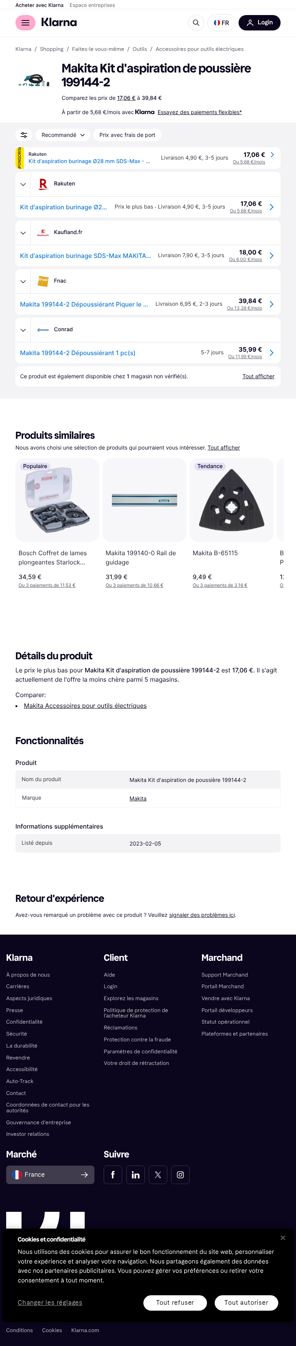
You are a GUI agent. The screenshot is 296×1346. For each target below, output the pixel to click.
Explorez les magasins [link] (131, 998)
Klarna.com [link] (85, 1330)
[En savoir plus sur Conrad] (23, 330)
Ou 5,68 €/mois (249, 162)
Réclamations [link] (120, 1027)
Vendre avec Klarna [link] (226, 998)
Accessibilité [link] (22, 1069)
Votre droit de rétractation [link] (136, 1063)
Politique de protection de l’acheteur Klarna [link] (136, 1013)
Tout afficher (224, 448)
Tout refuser (175, 1302)
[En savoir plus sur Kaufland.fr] (23, 233)
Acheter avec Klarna (39, 5)
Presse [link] (14, 1010)
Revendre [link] (18, 1058)
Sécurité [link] (16, 1034)
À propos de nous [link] (28, 975)
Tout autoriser (246, 1302)
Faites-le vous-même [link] (98, 49)
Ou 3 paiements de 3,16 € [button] (220, 585)
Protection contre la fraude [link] (137, 1039)
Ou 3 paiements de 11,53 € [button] (47, 585)
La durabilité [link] (21, 1046)
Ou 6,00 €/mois (245, 259)
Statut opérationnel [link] (226, 1022)
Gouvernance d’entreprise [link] (38, 1122)
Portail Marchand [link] (223, 986)
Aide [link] (109, 975)
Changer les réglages (50, 1303)
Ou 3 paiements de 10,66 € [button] (134, 585)
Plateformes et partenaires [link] (235, 1034)
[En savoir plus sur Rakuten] (23, 184)
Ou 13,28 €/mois (244, 308)
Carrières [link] (17, 986)
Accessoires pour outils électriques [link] (200, 49)
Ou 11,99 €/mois (245, 356)
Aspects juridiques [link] (29, 998)
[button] (221, 22)
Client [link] (116, 958)
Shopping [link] (52, 49)
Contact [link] (16, 1093)
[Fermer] (282, 1237)
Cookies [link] (52, 1330)
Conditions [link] (19, 1330)
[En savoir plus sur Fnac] (23, 281)
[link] (113, 1175)
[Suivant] (270, 523)
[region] (148, 1275)
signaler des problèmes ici (202, 914)
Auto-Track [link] (20, 1081)
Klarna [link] (23, 49)
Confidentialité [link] (24, 1022)
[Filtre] (23, 135)
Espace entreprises (92, 5)
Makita (138, 798)
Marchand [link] (222, 958)
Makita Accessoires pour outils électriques (85, 705)
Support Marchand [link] (225, 975)
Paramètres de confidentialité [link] (140, 1051)
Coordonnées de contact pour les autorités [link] (47, 1108)
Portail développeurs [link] (227, 1010)
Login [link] (110, 986)
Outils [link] (140, 49)
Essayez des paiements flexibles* (200, 112)
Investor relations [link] (27, 1134)
